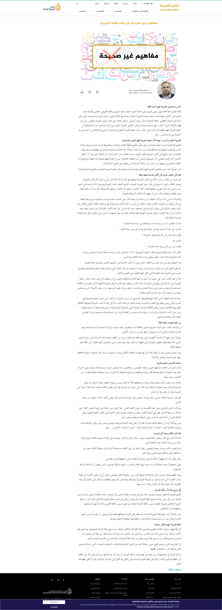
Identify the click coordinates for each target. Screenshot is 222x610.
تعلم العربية (169, 7)
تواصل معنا (150, 583)
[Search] (77, 3)
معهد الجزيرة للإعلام (120, 588)
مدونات (125, 3)
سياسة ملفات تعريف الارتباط (172, 597)
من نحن (178, 583)
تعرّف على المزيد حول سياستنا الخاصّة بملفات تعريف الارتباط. (155, 607)
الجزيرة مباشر (96, 593)
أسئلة (116, 3)
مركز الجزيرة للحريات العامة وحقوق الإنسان (116, 594)
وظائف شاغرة (150, 593)
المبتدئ (118, 11)
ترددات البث (150, 597)
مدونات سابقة (175, 570)
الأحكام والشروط (176, 588)
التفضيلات (54, 607)
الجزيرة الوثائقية (95, 597)
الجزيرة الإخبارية (95, 583)
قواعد (135, 3)
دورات (97, 3)
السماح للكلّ (54, 602)
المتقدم (82, 11)
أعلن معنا (151, 588)
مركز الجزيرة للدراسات (120, 583)
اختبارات (106, 3)
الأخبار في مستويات (140, 11)
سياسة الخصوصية (175, 593)
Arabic (147, 3)
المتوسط (100, 11)
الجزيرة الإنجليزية (95, 588)
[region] (111, 604)
